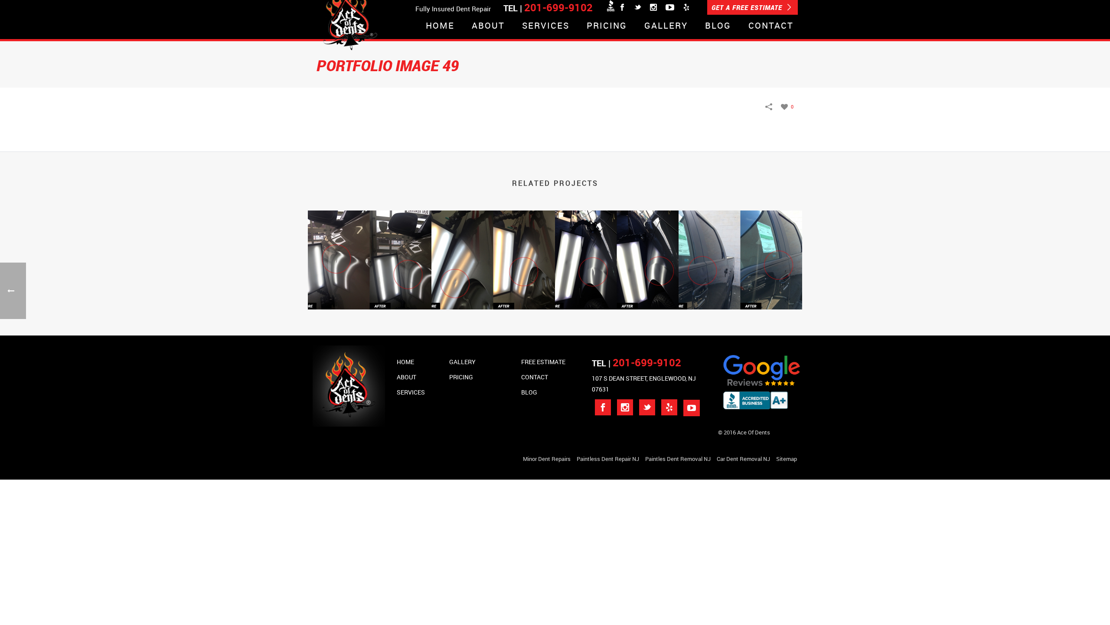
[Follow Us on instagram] (625, 407)
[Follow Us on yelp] (669, 407)
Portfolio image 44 (616, 287)
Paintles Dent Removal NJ (678, 458)
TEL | (636, 363)
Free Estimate (543, 362)
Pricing (607, 26)
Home (440, 26)
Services (545, 26)
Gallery (666, 26)
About (488, 26)
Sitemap (786, 458)
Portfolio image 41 (740, 287)
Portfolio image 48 (369, 287)
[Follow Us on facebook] (603, 407)
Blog (718, 26)
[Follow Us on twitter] (647, 407)
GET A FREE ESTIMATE (748, 7)
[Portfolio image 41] (740, 247)
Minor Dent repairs (547, 458)
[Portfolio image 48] (369, 247)
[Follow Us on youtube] (691, 408)
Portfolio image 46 (493, 287)
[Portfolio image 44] (617, 247)
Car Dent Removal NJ (743, 458)
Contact (770, 26)
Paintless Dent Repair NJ (608, 458)
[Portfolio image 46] (493, 247)
